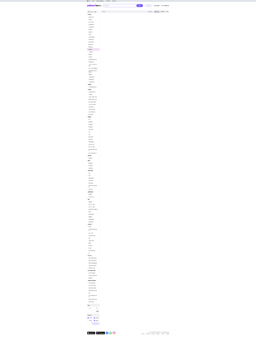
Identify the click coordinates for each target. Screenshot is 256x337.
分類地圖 (167, 333)
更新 (168, 332)
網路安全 (158, 333)
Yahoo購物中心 (94, 5)
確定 (97, 311)
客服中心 (143, 333)
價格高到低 (163, 11)
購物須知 (153, 333)
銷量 (167, 11)
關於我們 (148, 333)
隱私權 (162, 333)
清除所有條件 (95, 323)
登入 (149, 5)
